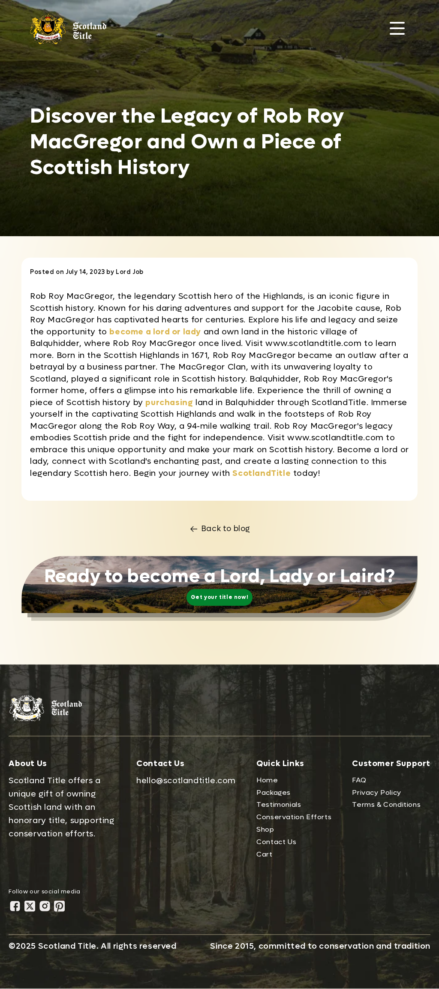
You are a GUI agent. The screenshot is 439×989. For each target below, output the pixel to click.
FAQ (359, 780)
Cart (264, 854)
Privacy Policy (376, 792)
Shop (265, 829)
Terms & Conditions (386, 804)
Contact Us (276, 841)
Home (267, 780)
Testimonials (278, 804)
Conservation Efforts (293, 816)
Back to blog (225, 529)
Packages (273, 792)
